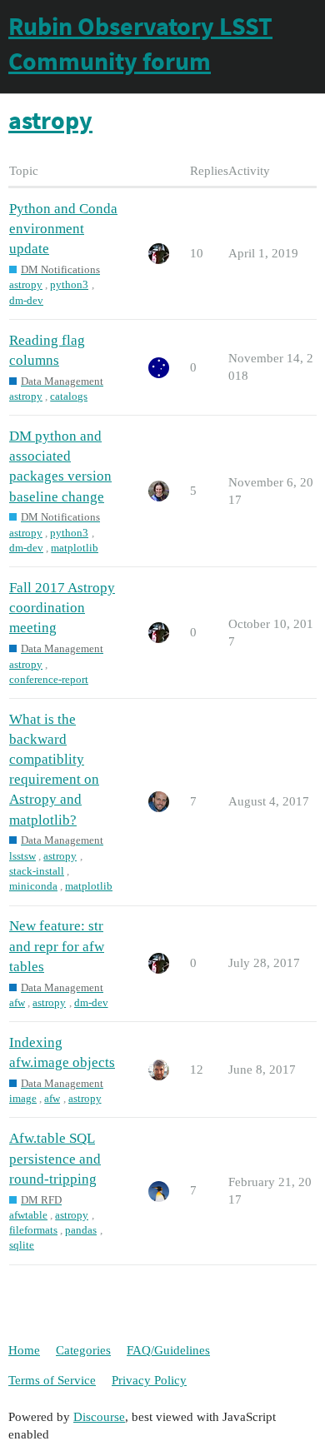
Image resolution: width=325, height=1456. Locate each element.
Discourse (99, 1417)
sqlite (21, 1245)
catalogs (69, 396)
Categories (83, 1350)
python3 (69, 284)
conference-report (48, 679)
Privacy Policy (149, 1380)
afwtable (28, 1215)
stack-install (36, 871)
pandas (81, 1230)
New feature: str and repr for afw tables (56, 946)
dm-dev (26, 300)
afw (17, 1002)
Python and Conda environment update (63, 229)
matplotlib (74, 547)
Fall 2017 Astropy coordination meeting (62, 608)
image (23, 1098)
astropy (25, 284)
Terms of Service (52, 1380)
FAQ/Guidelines (168, 1350)
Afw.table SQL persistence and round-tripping (55, 1158)
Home (24, 1350)
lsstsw (22, 856)
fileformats (33, 1230)
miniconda (33, 886)
